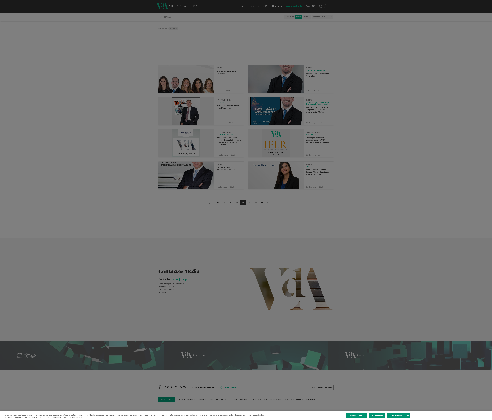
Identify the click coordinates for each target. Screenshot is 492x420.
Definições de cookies (356, 416)
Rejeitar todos (377, 416)
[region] (246, 415)
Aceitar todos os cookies (398, 416)
